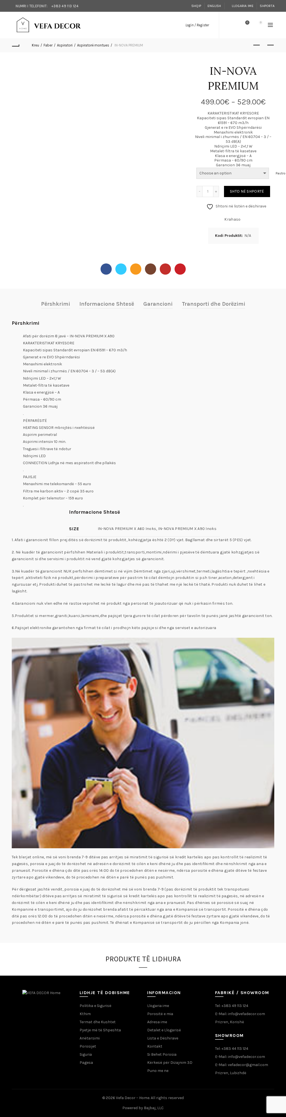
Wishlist (247, 22)
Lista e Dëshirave (162, 1038)
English (214, 6)
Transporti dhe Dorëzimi (213, 304)
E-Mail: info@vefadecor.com (240, 1013)
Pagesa (86, 1062)
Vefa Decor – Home (132, 1097)
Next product (270, 45)
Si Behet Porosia (162, 1054)
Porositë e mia (160, 1013)
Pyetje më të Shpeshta (100, 1030)
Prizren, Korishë (229, 1022)
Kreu (35, 45)
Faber (48, 45)
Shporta (267, 6)
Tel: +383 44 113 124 (231, 1048)
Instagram (150, 269)
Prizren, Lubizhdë (230, 1073)
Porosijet (88, 1046)
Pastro (280, 173)
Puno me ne (157, 1070)
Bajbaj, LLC (154, 1108)
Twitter (121, 269)
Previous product (256, 45)
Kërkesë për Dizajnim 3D (169, 1062)
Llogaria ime (243, 6)
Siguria (86, 1054)
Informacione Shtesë (106, 304)
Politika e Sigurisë (95, 1005)
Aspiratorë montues (93, 45)
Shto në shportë (247, 191)
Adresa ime (157, 1022)
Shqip (196, 6)
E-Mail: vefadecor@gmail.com (241, 1064)
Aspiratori (65, 45)
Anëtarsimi (90, 1038)
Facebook (106, 269)
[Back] (16, 45)
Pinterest (180, 269)
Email (135, 269)
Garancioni (158, 304)
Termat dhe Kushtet (98, 1022)
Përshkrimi (55, 304)
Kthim (85, 1013)
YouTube (165, 269)
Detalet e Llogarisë (164, 1030)
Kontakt (154, 1046)
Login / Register (197, 25)
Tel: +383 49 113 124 (231, 1005)
